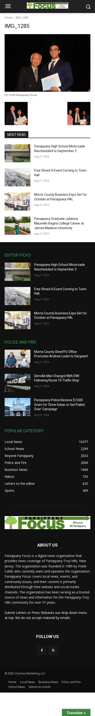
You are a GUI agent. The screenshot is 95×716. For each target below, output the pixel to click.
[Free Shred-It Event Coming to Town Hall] (17, 177)
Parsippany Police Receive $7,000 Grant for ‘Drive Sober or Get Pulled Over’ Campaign (59, 404)
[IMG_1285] (47, 63)
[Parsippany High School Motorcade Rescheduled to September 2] (17, 153)
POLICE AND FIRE (20, 342)
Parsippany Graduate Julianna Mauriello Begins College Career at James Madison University (59, 223)
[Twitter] (53, 650)
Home (9, 18)
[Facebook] (41, 650)
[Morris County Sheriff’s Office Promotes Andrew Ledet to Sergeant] (17, 359)
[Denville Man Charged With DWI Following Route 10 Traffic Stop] (17, 383)
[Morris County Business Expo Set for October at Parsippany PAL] (17, 201)
